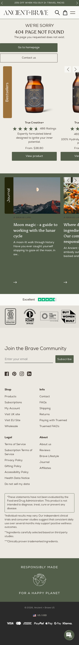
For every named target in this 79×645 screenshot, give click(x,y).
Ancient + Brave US (44, 608)
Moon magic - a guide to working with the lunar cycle (35, 230)
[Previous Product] (67, 69)
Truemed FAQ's (49, 426)
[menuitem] (26, 14)
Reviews (45, 450)
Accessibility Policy (17, 472)
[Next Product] (76, 69)
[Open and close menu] (73, 11)
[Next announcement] (77, 3)
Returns (45, 414)
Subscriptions (13, 402)
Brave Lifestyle (49, 456)
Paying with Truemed (53, 420)
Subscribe (64, 359)
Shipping (45, 408)
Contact (45, 396)
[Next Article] (76, 180)
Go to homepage (29, 47)
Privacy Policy (14, 460)
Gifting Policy (13, 466)
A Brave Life (22, 218)
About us (45, 444)
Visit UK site (12, 414)
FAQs (43, 402)
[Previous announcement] (2, 3)
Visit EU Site (12, 420)
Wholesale (11, 426)
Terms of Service (15, 444)
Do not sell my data (17, 484)
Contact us (29, 57)
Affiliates (45, 468)
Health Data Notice (17, 478)
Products (10, 396)
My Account (12, 408)
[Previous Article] (67, 180)
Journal (44, 462)
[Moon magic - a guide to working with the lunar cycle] (36, 282)
